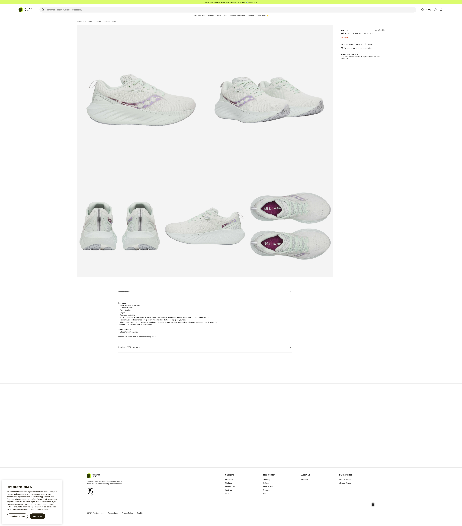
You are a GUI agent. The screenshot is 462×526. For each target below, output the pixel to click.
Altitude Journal (345, 483)
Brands (251, 16)
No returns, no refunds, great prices (358, 48)
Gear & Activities (237, 16)
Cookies (140, 513)
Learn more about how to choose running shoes (137, 337)
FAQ (264, 493)
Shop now (253, 2)
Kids (226, 16)
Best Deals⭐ (263, 16)
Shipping (266, 479)
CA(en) (428, 10)
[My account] (435, 9)
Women (211, 16)
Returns (266, 483)
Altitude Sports (345, 479)
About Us (304, 479)
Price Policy (268, 486)
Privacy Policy (127, 513)
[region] (32, 502)
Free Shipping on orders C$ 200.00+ (358, 44)
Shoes (98, 21)
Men (219, 16)
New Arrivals (199, 16)
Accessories (230, 486)
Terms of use (113, 513)
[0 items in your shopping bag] (441, 9)
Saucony (345, 30)
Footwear (89, 21)
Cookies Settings (17, 516)
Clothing (228, 483)
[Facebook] (373, 504)
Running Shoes (110, 21)
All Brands (229, 479)
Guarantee (267, 490)
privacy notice (42, 509)
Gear (227, 493)
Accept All (37, 516)
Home (79, 21)
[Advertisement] (193, 425)
